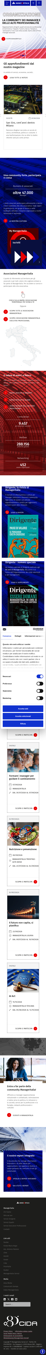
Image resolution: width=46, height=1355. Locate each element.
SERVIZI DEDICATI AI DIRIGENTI (20, 393)
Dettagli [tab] (18, 636)
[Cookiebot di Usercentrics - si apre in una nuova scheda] (33, 629)
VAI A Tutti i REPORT (21, 1186)
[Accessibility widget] (42, 1351)
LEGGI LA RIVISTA (17, 513)
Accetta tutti (23, 709)
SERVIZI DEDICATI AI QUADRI (19, 400)
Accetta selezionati (23, 716)
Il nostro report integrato (20, 1155)
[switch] (40, 683)
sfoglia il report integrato (24, 1179)
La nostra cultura (18, 221)
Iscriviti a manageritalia (23, 1115)
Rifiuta (23, 724)
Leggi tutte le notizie (19, 78)
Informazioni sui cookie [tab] (34, 636)
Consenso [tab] (7, 636)
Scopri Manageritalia (13, 39)
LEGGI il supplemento (20, 582)
